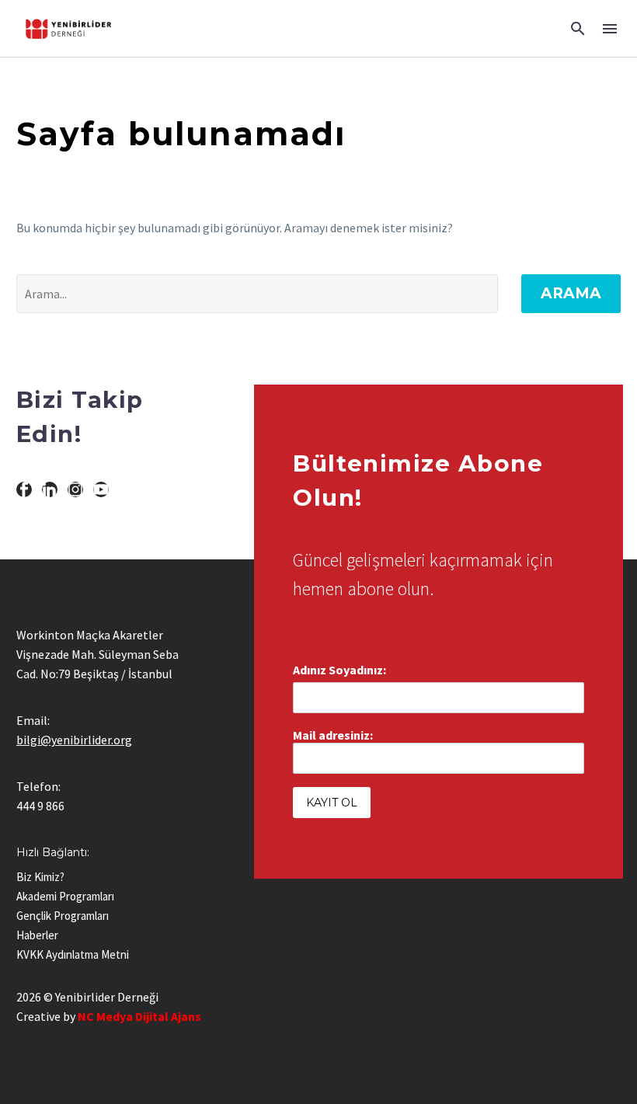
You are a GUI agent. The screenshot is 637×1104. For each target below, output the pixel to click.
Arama (571, 293)
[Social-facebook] (24, 489)
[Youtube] (101, 489)
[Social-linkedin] (49, 489)
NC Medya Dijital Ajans (139, 1016)
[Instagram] (75, 489)
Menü (610, 28)
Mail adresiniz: (333, 735)
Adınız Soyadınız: (339, 669)
